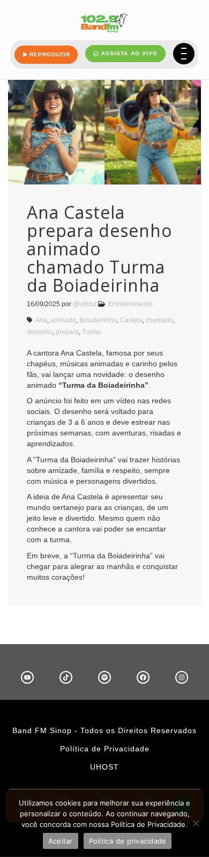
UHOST (104, 767)
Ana (41, 320)
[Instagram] (181, 677)
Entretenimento (130, 304)
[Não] (195, 823)
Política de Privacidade (105, 748)
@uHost (84, 304)
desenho (40, 332)
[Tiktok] (65, 677)
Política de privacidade (128, 841)
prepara (67, 332)
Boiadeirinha (98, 320)
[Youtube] (27, 677)
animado (63, 320)
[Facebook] (143, 677)
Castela (131, 320)
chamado (159, 320)
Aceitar (60, 841)
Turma (91, 332)
